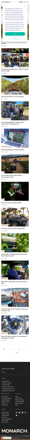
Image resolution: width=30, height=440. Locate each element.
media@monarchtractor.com (8, 390)
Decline (15, 38)
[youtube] (16, 415)
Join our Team (18, 398)
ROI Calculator (5, 412)
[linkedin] (22, 412)
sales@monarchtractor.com (8, 388)
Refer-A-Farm (5, 405)
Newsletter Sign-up (19, 400)
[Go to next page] (17, 353)
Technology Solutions (7, 398)
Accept (15, 33)
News (16, 405)
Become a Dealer (6, 401)
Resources (4, 417)
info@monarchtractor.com (8, 386)
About (16, 396)
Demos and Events (19, 401)
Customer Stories (6, 400)
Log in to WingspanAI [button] (7, 418)
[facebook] (19, 412)
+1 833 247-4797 (5, 384)
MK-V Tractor (5, 396)
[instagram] (16, 412)
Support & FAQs (5, 413)
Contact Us (4, 403)
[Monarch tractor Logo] (5, 2)
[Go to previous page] (4, 349)
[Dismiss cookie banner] (24, 6)
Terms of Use (5, 422)
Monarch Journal (19, 403)
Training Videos (5, 415)
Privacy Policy (20, 19)
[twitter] (25, 412)
